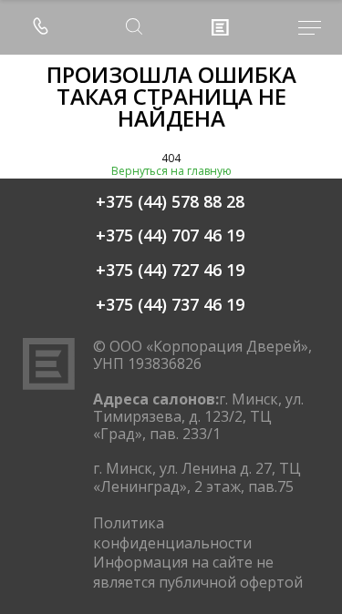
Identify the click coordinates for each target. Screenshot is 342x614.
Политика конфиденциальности (172, 533)
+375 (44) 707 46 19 (170, 236)
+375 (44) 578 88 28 (170, 202)
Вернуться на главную (171, 171)
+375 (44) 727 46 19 (170, 271)
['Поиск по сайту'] (134, 27)
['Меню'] (298, 27)
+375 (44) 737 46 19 (170, 305)
